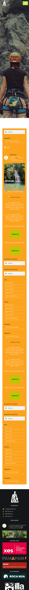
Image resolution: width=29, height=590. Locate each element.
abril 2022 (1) (9, 282)
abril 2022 (8, 427)
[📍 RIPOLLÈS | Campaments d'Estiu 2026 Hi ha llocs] (14, 177)
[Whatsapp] (8, 147)
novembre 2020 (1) (11, 296)
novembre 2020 (10, 441)
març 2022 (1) (9, 286)
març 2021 (8, 437)
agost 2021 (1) (9, 289)
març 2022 (8, 431)
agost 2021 (8, 434)
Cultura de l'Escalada (12, 141)
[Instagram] (5, 147)
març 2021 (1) (9, 292)
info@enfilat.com (10, 509)
